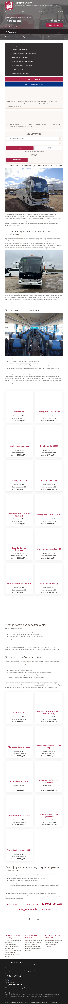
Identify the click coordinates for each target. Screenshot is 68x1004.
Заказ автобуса (34, 79)
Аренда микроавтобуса (34, 84)
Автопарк (41, 11)
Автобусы (8, 971)
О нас (7, 11)
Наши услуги (28, 971)
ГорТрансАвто (11, 32)
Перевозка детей (57, 971)
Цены (23, 11)
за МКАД (48, 148)
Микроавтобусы (18, 971)
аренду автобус (39, 685)
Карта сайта (55, 1002)
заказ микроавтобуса (39, 380)
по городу (20, 148)
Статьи (34, 919)
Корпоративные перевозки (42, 971)
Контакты (60, 11)
